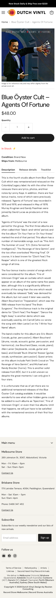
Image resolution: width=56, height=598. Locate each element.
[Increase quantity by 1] (29, 127)
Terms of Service (13, 568)
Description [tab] (8, 169)
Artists (43, 568)
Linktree (10, 571)
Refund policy (31, 568)
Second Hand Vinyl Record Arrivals (33, 571)
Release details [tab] (28, 169)
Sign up (45, 537)
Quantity (6, 120)
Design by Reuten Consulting (37, 587)
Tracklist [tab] (46, 169)
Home (5, 22)
